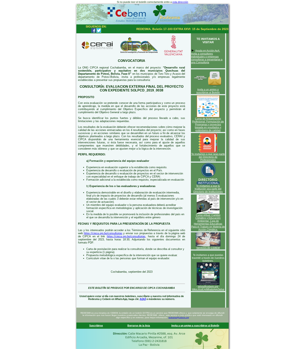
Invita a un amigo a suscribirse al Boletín (208, 91)
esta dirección (180, 2)
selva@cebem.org (208, 286)
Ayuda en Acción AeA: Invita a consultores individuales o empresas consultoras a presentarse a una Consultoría (206, 56)
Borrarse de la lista (138, 325)
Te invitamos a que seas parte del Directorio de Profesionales (208, 157)
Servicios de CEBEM (208, 247)
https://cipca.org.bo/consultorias (103, 233)
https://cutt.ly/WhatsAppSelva (208, 289)
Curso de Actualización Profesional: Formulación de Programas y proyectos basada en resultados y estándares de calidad (208, 124)
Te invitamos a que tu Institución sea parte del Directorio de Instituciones (208, 189)
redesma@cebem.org (178, 317)
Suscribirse (96, 325)
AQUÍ (143, 299)
